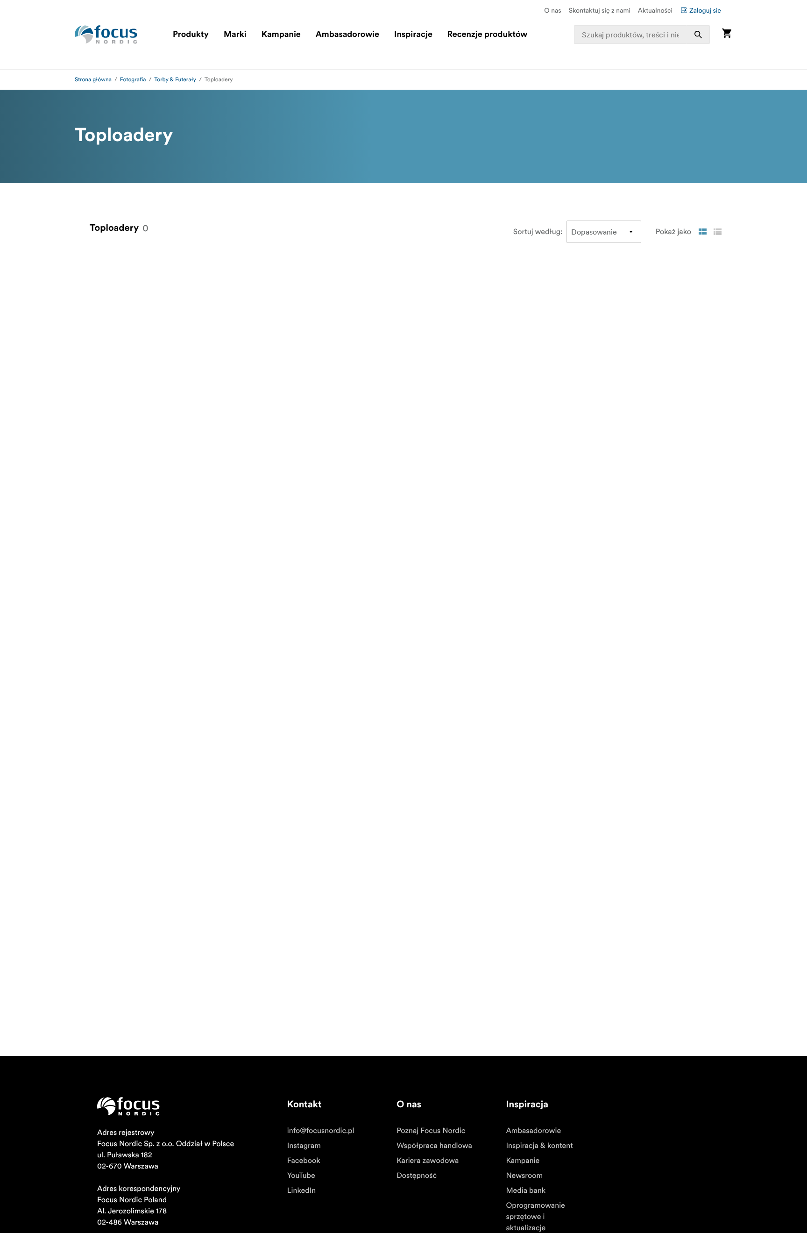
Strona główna (93, 79)
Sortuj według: (538, 231)
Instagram (304, 1145)
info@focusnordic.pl (320, 1130)
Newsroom (524, 1175)
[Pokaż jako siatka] (702, 231)
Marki (235, 34)
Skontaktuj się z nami (599, 10)
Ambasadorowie (347, 34)
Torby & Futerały (175, 79)
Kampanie (281, 34)
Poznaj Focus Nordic (430, 1130)
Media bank (525, 1190)
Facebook (303, 1160)
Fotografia (133, 79)
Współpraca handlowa (434, 1145)
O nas (552, 10)
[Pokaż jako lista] (717, 231)
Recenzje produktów (487, 34)
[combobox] (642, 34)
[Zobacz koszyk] (726, 34)
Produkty (191, 34)
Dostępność (416, 1175)
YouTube (301, 1175)
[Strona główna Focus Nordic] (106, 34)
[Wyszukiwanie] (698, 34)
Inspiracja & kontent (539, 1145)
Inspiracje (413, 34)
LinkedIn (301, 1190)
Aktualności (655, 10)
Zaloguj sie (705, 10)
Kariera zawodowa (427, 1160)
